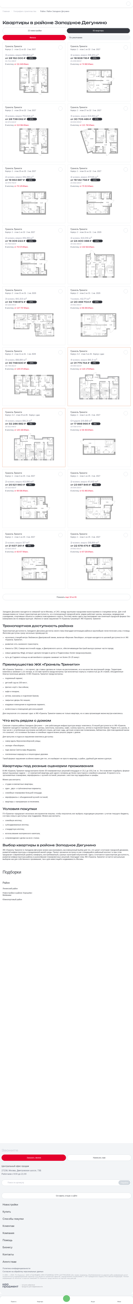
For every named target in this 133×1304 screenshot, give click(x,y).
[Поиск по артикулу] (61, 1182)
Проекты (13, 1301)
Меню (119, 1301)
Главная (6, 11)
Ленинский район (10, 888)
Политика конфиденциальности (16, 1268)
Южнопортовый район (12, 899)
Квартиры (40, 1301)
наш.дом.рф (71, 1278)
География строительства (25, 11)
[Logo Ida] (23, 1285)
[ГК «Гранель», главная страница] (11, 4)
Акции (93, 1301)
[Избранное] (128, 4)
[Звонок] (66, 1298)
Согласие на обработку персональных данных (23, 1272)
